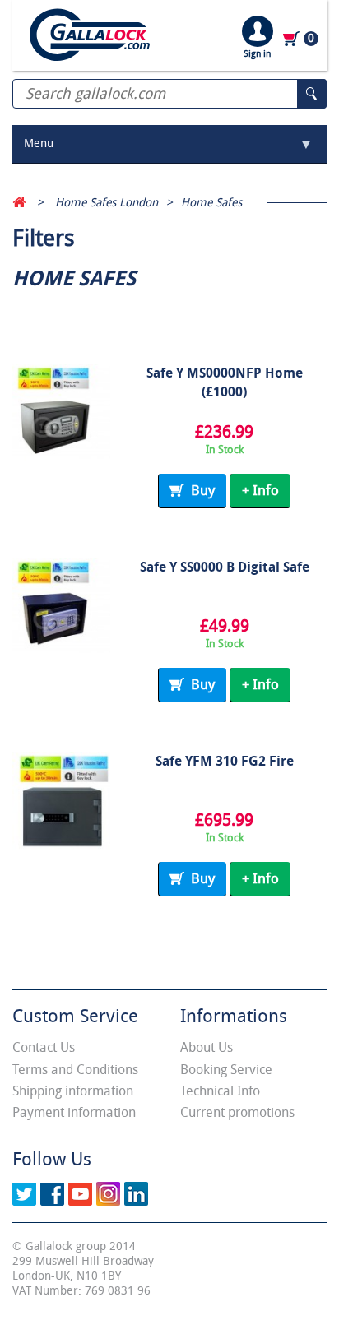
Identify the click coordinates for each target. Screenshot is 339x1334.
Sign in (257, 54)
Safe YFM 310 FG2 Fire (225, 761)
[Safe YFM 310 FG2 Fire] (61, 801)
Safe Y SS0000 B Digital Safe (224, 567)
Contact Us (43, 1047)
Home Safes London (106, 203)
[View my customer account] (257, 31)
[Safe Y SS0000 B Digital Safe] (61, 606)
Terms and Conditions (75, 1069)
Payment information (74, 1112)
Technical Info (220, 1091)
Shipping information (72, 1091)
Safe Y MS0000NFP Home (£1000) (224, 382)
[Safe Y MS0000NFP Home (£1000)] (61, 412)
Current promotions (237, 1112)
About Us (206, 1047)
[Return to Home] (19, 202)
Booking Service (226, 1069)
